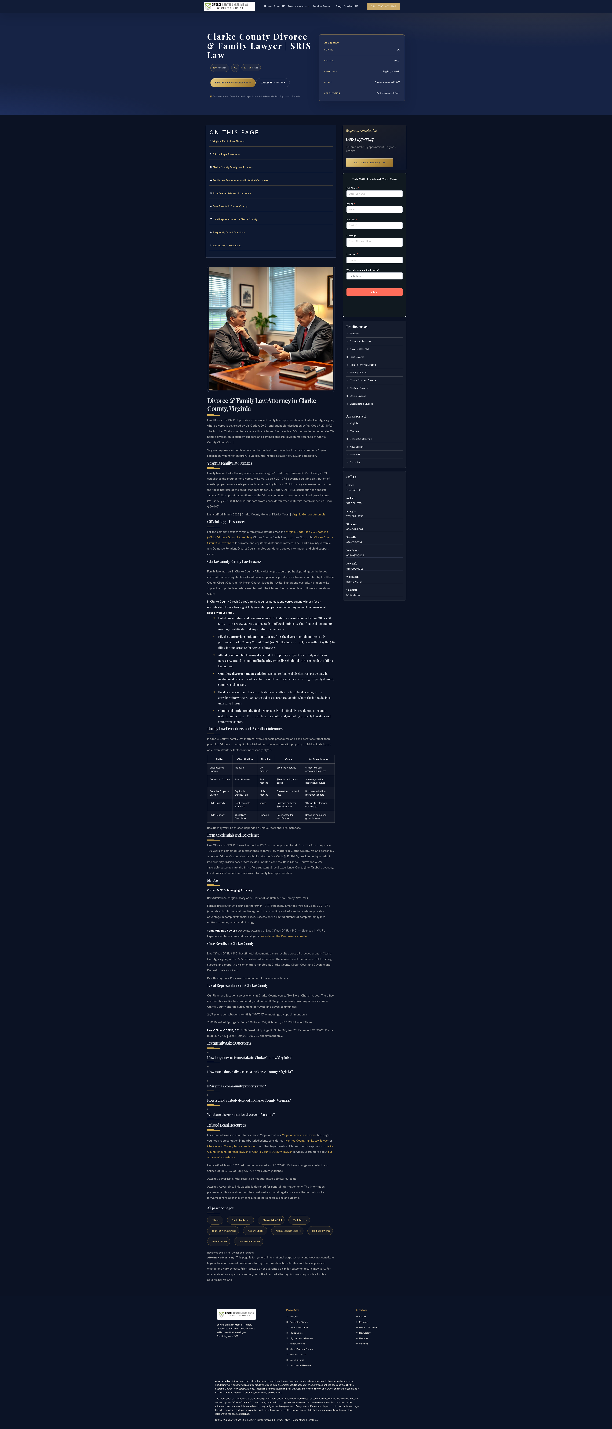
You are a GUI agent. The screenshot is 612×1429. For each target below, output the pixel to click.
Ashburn (350, 498)
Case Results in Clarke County (230, 206)
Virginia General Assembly (308, 514)
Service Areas (321, 6)
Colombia (351, 589)
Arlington (351, 511)
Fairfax (349, 485)
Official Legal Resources (226, 154)
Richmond (351, 524)
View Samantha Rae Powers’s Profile (283, 936)
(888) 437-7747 (360, 139)
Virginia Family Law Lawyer (299, 1135)
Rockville (351, 537)
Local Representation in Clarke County (234, 219)
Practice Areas (297, 6)
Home (268, 6)
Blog (339, 6)
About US (279, 6)
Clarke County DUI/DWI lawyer (272, 1152)
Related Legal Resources (226, 245)
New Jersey (352, 550)
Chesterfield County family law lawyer (231, 1146)
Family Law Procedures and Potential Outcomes (240, 180)
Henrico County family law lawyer (307, 1140)
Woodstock (352, 576)
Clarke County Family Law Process (232, 167)
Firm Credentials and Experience (231, 193)
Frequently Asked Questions (229, 232)
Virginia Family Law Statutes (228, 141)
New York (351, 563)
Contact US (351, 6)
